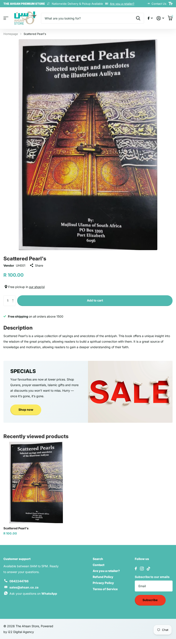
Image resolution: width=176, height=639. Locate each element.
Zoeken (138, 18)
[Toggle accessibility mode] (170, 3)
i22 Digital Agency (21, 632)
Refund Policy (103, 577)
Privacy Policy (103, 583)
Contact (98, 565)
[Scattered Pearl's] (36, 482)
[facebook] (136, 568)
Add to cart (95, 300)
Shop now (25, 409)
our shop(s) (37, 287)
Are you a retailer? (122, 3)
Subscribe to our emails (152, 577)
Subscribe (150, 600)
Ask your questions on (33, 593)
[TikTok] (148, 568)
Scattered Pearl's (16, 528)
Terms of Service (105, 589)
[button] (14, 297)
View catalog (5, 18)
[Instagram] (142, 568)
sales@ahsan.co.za (23, 587)
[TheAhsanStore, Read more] (150, 18)
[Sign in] (160, 18)
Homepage (10, 34)
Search (98, 559)
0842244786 (19, 581)
